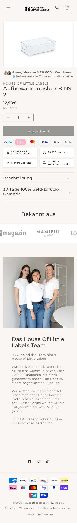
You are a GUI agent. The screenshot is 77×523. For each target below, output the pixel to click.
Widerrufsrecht (29, 508)
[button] (8, 7)
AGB (31, 514)
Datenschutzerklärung (57, 508)
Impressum (45, 514)
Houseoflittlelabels (35, 502)
